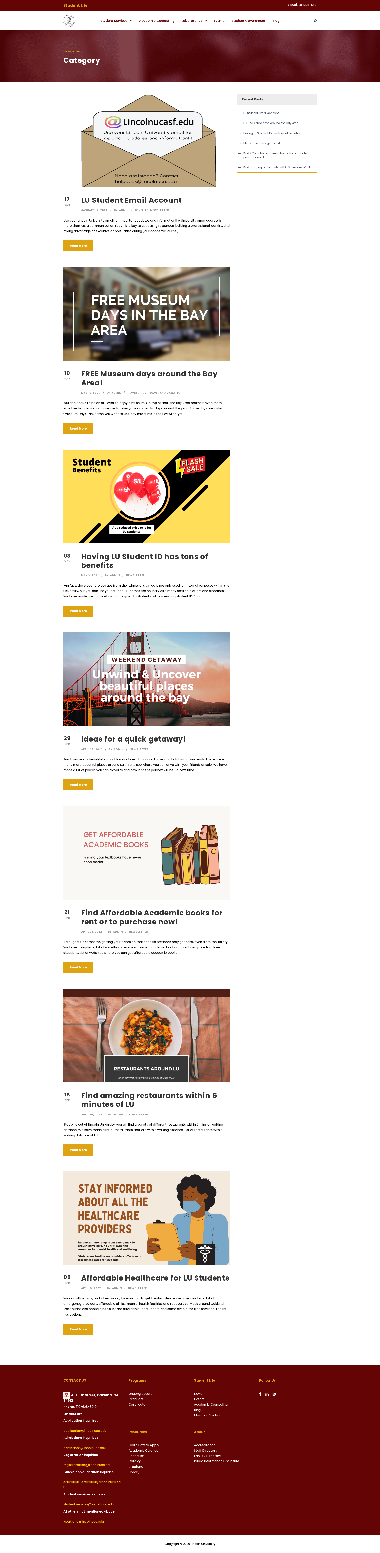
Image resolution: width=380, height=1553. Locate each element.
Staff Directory (205, 1450)
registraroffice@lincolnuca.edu (87, 1465)
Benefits (142, 210)
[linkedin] (267, 1394)
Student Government (248, 20)
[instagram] (274, 1394)
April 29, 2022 (92, 749)
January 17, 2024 (94, 210)
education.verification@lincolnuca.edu (92, 1485)
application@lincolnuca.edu (84, 1430)
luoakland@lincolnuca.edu (83, 1521)
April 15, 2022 (91, 1114)
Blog (276, 20)
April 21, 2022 (91, 932)
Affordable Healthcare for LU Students (155, 1278)
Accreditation (204, 1445)
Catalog (135, 1461)
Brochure (136, 1466)
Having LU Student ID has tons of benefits (144, 560)
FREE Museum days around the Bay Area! (149, 378)
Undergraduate (141, 1394)
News (198, 1394)
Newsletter (159, 210)
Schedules (136, 1456)
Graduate (136, 1399)
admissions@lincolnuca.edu (84, 1448)
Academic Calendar (144, 1450)
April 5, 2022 (91, 1288)
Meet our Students (208, 1415)
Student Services (113, 20)
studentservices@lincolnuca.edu (88, 1504)
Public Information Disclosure (216, 1461)
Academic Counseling (157, 20)
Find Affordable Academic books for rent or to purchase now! (152, 917)
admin (124, 210)
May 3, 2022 (90, 575)
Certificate (137, 1404)
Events (219, 20)
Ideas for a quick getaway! (133, 739)
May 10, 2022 (90, 393)
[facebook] (260, 1394)
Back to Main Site (303, 4)
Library (134, 1472)
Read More (78, 246)
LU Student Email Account (131, 200)
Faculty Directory (207, 1456)
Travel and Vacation (165, 393)
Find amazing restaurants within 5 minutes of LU (149, 1099)
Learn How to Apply (144, 1445)
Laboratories (192, 20)
